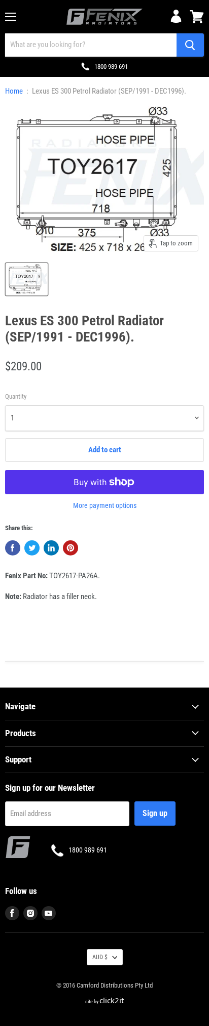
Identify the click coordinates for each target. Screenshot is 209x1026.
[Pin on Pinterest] (70, 547)
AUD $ (100, 957)
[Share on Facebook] (12, 547)
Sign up (155, 813)
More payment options (104, 505)
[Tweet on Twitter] (32, 547)
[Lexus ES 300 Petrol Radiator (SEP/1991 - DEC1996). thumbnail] (27, 279)
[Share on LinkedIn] (51, 547)
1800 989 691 (111, 66)
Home (14, 91)
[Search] (190, 45)
